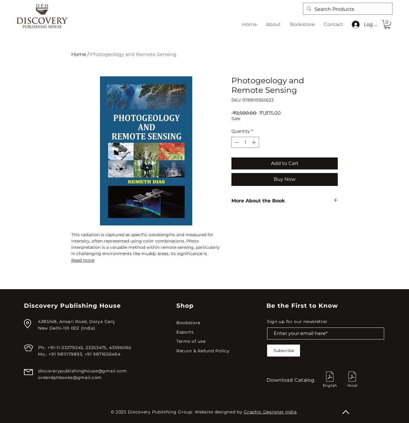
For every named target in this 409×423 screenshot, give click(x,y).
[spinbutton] (245, 142)
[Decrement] (236, 142)
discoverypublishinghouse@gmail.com (82, 371)
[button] (387, 24)
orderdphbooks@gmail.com (70, 377)
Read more (82, 260)
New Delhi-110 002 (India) (67, 328)
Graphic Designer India (270, 412)
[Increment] (254, 142)
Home (78, 54)
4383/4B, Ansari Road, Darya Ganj (76, 321)
